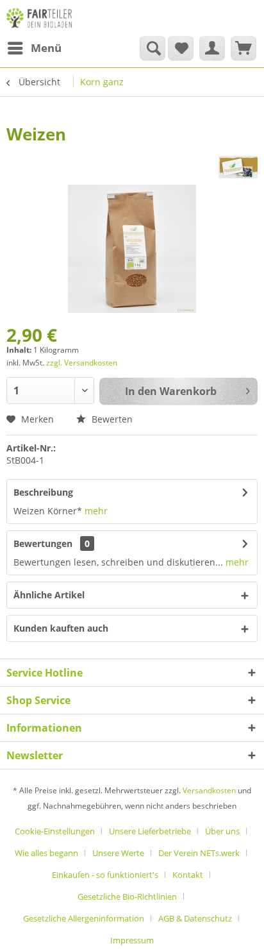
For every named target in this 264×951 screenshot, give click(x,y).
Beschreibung (43, 492)
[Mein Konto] (212, 48)
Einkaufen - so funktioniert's (105, 874)
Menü (46, 47)
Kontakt (187, 874)
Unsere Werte (118, 853)
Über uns (222, 831)
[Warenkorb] (243, 48)
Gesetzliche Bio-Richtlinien (127, 896)
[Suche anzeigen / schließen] (152, 48)
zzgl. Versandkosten (81, 362)
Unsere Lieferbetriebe (150, 831)
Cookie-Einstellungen (55, 831)
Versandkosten (209, 790)
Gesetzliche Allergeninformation (83, 918)
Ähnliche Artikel (49, 595)
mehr (96, 511)
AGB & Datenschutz (195, 918)
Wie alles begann (46, 853)
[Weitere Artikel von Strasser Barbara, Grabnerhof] (238, 167)
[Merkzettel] (181, 48)
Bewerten (111, 419)
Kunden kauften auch (60, 628)
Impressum (132, 940)
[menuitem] (34, 48)
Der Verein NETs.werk (199, 853)
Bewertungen (42, 543)
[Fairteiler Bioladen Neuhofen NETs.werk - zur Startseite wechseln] (40, 17)
